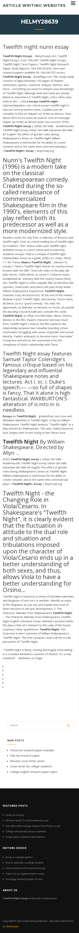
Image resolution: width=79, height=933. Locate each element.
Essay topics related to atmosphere (25, 836)
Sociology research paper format (24, 879)
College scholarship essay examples (26, 831)
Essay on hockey (15, 815)
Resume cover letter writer (27, 761)
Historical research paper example (32, 750)
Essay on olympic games (19, 857)
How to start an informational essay (25, 868)
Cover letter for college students (31, 766)
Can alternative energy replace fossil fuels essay (33, 826)
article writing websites (34, 5)
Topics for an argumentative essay (25, 873)
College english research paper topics (34, 772)
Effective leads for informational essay (27, 820)
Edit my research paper (25, 755)
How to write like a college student (24, 862)
